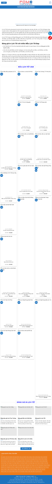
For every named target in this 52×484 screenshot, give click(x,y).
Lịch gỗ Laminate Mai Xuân (8, 230)
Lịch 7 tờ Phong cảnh (43, 127)
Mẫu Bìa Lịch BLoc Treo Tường (31, 467)
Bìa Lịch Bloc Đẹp (36, 457)
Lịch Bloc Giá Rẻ (21, 465)
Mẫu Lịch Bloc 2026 (21, 469)
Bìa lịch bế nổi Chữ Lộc (8, 262)
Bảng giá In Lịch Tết (40, 418)
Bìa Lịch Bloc (29, 457)
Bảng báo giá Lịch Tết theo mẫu (9, 438)
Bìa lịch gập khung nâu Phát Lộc (25, 325)
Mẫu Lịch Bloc (4, 469)
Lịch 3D (46, 463)
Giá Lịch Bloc (36, 461)
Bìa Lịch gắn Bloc (13, 459)
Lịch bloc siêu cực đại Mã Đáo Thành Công (26, 160)
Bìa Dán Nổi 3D (16, 457)
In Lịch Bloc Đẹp (31, 463)
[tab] (26, 25)
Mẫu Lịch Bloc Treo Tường (6, 471)
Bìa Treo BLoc (4, 461)
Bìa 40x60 (3, 457)
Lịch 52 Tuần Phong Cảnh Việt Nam (8, 356)
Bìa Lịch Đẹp (44, 459)
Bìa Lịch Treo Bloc (20, 459)
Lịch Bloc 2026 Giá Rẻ (13, 465)
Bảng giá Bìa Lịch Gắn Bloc (25, 418)
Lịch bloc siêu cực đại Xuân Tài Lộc (43, 159)
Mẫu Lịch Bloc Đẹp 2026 (29, 471)
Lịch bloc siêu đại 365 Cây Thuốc (26, 356)
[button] (4, 3)
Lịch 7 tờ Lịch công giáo (26, 127)
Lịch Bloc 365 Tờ (4, 465)
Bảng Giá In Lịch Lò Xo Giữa (25, 438)
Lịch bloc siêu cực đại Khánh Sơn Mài (8, 294)
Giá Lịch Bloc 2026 (43, 461)
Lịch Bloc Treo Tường (30, 465)
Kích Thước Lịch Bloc (39, 463)
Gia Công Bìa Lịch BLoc (20, 461)
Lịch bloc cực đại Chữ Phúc (25, 97)
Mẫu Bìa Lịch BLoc (10, 467)
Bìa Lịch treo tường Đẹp (29, 459)
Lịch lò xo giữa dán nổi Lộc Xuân (26, 191)
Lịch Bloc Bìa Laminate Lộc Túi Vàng (8, 167)
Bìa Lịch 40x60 (23, 457)
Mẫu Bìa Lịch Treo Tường (43, 467)
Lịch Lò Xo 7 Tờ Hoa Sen (43, 97)
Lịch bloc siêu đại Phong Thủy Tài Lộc (43, 192)
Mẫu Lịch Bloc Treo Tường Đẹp (18, 471)
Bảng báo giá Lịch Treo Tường (8, 418)
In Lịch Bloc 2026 (15, 463)
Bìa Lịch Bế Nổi (44, 457)
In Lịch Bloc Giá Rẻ (23, 463)
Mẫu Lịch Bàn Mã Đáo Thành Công (9, 198)
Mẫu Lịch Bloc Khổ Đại (31, 469)
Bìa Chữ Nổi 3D (9, 457)
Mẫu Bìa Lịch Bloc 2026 (20, 467)
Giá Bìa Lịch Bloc (29, 461)
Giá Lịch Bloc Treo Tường (6, 463)
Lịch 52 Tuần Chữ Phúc (8, 325)
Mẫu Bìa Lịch (3, 467)
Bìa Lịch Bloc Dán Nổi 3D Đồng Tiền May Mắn (26, 294)
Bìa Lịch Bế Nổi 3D (4, 459)
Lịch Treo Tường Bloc (39, 465)
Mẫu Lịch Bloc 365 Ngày (12, 469)
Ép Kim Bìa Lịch (39, 471)
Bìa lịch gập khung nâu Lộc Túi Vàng (43, 396)
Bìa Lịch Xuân (38, 459)
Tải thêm (26, 448)
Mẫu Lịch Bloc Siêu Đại (40, 469)
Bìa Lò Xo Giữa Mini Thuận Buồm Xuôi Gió (43, 294)
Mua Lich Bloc (47, 465)
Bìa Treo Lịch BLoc (11, 461)
